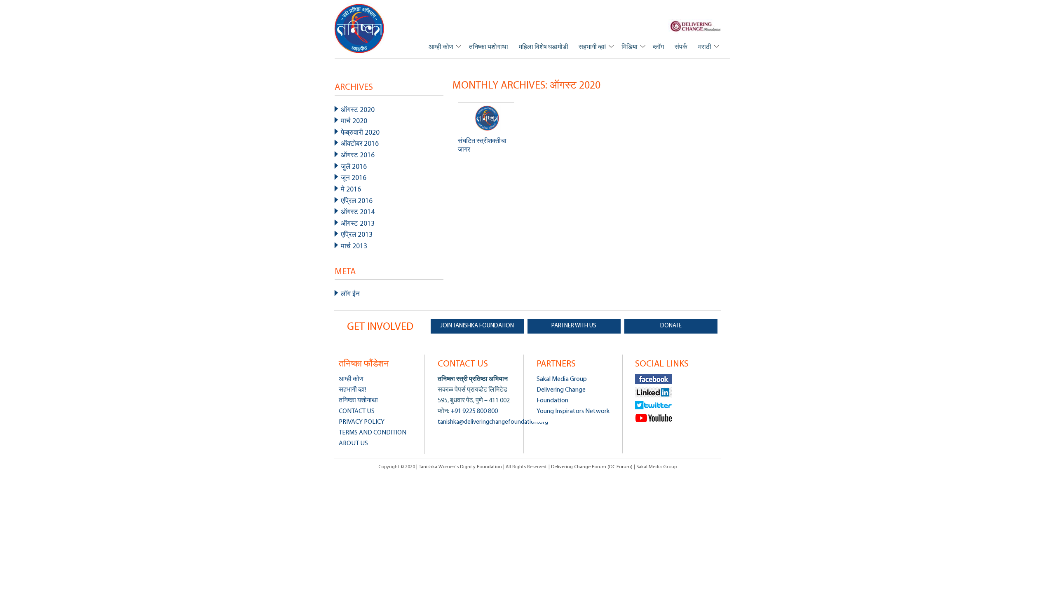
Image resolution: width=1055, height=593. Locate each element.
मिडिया (629, 47)
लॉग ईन (350, 294)
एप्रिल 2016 (357, 201)
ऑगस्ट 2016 (358, 155)
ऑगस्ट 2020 (358, 110)
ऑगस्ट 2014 (358, 212)
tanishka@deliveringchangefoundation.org (493, 422)
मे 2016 (351, 189)
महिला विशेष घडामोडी (543, 47)
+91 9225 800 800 (473, 411)
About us (353, 443)
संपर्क (681, 47)
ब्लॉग (658, 47)
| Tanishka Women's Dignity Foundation (459, 467)
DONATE (671, 326)
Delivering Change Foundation (561, 395)
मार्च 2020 (354, 121)
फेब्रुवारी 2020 (360, 132)
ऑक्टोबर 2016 (360, 143)
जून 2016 (353, 178)
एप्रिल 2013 (357, 234)
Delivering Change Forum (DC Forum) (592, 467)
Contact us (357, 411)
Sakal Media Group (562, 379)
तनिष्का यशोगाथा (488, 47)
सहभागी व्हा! (592, 47)
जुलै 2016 (354, 166)
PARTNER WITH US (573, 326)
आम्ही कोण (441, 47)
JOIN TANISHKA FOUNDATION (477, 326)
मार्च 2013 (354, 246)
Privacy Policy (361, 422)
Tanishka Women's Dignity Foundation (359, 28)
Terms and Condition (372, 433)
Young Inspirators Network (573, 411)
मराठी (704, 47)
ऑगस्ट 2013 (358, 223)
